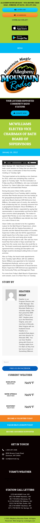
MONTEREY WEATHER (20, 406)
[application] (20, 162)
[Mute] (29, 163)
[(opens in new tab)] (20, 28)
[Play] (5, 163)
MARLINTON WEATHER (20, 382)
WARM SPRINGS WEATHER (20, 394)
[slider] (33, 162)
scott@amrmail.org (12, 459)
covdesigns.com (29, 521)
